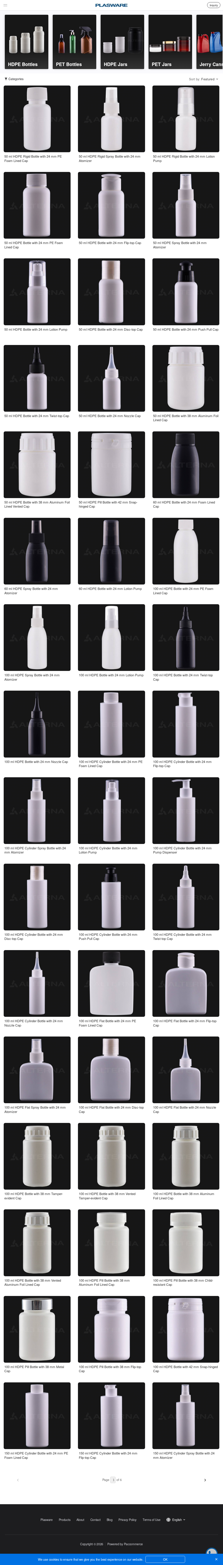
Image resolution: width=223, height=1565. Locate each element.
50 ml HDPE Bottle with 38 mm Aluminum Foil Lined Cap (185, 418)
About (80, 1519)
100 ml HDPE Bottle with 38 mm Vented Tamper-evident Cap (107, 1196)
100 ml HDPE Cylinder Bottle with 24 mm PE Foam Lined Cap (111, 763)
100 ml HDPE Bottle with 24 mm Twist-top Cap (183, 677)
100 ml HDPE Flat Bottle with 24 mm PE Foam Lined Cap (107, 1023)
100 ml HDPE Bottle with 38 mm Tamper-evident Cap (33, 1196)
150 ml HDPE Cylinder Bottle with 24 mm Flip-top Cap (108, 1455)
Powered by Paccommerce (125, 1544)
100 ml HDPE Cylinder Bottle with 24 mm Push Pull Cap (108, 936)
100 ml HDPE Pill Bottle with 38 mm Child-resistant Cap (183, 1282)
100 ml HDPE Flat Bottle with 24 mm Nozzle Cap (184, 1109)
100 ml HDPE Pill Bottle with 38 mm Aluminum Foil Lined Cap (104, 1282)
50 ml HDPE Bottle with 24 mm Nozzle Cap (110, 416)
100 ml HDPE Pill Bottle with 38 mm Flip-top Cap (110, 1369)
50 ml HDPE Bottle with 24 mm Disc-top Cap (111, 329)
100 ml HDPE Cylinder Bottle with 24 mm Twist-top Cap (182, 936)
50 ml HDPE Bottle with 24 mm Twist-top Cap (36, 416)
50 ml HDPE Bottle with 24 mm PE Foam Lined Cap (33, 245)
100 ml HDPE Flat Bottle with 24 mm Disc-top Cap (111, 1109)
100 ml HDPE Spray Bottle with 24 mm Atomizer (32, 677)
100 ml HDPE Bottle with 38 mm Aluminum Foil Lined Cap (183, 1196)
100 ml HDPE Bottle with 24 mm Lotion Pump (111, 675)
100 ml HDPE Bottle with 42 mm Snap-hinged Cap (185, 1369)
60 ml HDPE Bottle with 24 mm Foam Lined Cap (184, 504)
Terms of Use (151, 1519)
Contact (95, 1519)
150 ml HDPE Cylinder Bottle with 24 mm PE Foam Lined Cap (36, 1455)
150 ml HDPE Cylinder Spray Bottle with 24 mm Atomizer (184, 1455)
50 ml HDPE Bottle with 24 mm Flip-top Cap (110, 243)
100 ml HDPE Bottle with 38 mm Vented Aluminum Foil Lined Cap (32, 1282)
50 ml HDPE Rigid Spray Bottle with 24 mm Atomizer (109, 158)
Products (65, 1519)
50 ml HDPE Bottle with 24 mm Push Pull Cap (185, 329)
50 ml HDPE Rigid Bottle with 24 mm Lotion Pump (184, 158)
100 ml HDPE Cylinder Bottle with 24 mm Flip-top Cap (182, 763)
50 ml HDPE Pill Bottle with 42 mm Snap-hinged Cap (108, 504)
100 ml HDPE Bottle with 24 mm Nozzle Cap (36, 761)
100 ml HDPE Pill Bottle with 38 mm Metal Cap (34, 1369)
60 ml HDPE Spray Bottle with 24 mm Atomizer (31, 590)
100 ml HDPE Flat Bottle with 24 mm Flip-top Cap (184, 1023)
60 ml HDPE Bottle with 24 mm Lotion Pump (110, 588)
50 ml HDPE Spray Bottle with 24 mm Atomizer (180, 245)
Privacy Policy (127, 1519)
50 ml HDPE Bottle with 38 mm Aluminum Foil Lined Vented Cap (37, 504)
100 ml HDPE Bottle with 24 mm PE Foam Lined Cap (183, 590)
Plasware (47, 1519)
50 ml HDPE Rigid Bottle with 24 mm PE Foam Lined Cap (33, 158)
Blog (110, 1519)
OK (165, 1559)
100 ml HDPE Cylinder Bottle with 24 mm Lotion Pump (108, 850)
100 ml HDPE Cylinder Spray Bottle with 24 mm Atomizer (35, 850)
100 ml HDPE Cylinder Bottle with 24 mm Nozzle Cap (33, 1023)
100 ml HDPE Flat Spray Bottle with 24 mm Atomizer (35, 1109)
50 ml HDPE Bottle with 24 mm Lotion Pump (35, 329)
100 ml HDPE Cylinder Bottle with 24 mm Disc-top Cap (33, 936)
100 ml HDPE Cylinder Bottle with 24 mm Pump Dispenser (182, 850)
